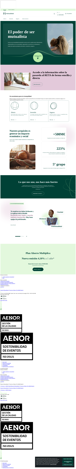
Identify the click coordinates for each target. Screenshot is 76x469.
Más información (37, 84)
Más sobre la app (3, 300)
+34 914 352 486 (3, 393)
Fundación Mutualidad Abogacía (6, 282)
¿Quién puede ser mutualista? (8, 276)
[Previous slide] (12, 236)
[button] (17, 236)
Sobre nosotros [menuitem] (25, 18)
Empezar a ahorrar (37, 269)
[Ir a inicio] (8, 14)
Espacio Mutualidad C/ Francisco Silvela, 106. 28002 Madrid (11, 290)
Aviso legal (4, 362)
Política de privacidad (6, 363)
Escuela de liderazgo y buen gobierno (7, 283)
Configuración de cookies (67, 464)
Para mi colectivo (11, 9)
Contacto (2, 286)
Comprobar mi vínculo (37, 193)
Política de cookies (6, 364)
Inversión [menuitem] (11, 18)
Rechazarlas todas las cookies (68, 462)
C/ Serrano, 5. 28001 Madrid (5, 386)
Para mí (4, 9)
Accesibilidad (5, 365)
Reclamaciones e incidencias (8, 366)
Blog (3, 278)
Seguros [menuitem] (17, 18)
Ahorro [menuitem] (4, 18)
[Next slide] (26, 236)
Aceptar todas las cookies (67, 458)
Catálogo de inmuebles (4, 281)
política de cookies (53, 464)
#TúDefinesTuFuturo (4, 284)
